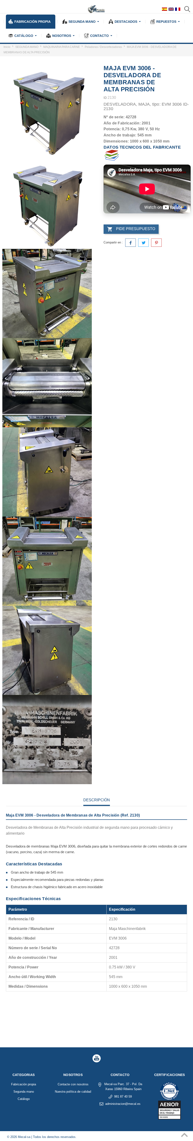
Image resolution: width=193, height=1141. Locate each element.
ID (105, 98)
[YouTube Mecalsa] (96, 1058)
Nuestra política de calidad (73, 1091)
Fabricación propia (23, 1084)
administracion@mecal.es (123, 1104)
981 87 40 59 (123, 1096)
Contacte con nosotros (73, 1084)
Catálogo (24, 1099)
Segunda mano (23, 1091)
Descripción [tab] (96, 800)
